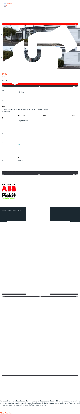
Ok (3, 410)
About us (10, 384)
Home (3, 384)
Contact (32, 384)
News (17, 384)
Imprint (11, 413)
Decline (9, 410)
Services (24, 384)
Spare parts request (50, 384)
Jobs (39, 384)
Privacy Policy (4, 413)
